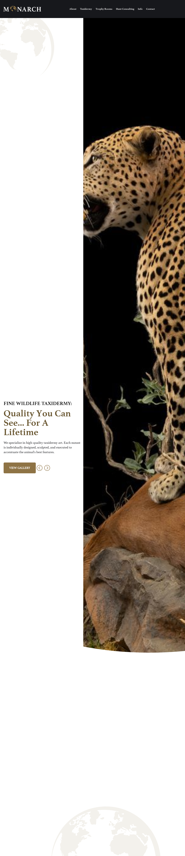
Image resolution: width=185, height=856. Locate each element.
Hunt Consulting (125, 9)
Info (140, 9)
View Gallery (19, 468)
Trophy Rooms (104, 9)
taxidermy (86, 9)
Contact (150, 9)
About (72, 9)
